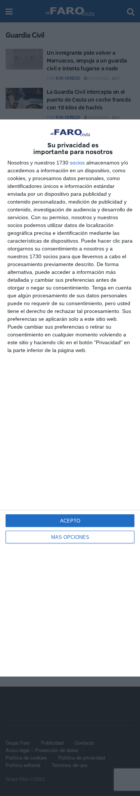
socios (77, 162)
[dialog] (70, 398)
